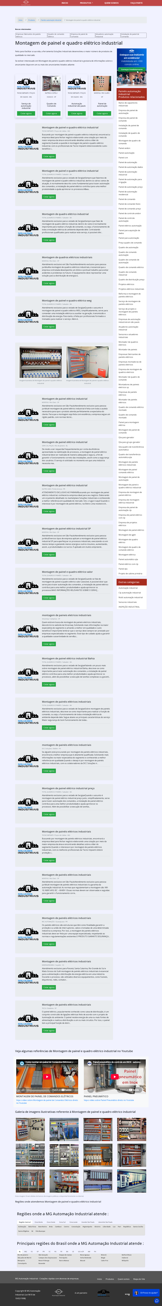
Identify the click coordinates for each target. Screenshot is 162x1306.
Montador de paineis (128, 349)
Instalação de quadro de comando (129, 134)
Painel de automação (128, 162)
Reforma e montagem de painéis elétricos (130, 295)
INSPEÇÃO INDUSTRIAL (129, 607)
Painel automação (126, 153)
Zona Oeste (51, 1222)
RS (55, 1251)
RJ (19, 1251)
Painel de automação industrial (128, 173)
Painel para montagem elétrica (129, 423)
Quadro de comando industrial (128, 273)
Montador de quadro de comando (129, 378)
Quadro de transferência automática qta (129, 456)
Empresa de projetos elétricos (128, 524)
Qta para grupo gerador (129, 442)
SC (50, 1251)
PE (61, 1251)
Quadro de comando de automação (129, 261)
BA (67, 1251)
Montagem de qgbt (127, 534)
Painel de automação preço (131, 187)
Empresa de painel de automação (128, 111)
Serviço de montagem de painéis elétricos (129, 302)
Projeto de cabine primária (130, 573)
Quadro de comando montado (128, 416)
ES (32, 1251)
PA (95, 1251)
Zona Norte (39, 1222)
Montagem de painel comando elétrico (128, 471)
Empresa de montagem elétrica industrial (129, 501)
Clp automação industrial (130, 592)
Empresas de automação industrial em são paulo (129, 320)
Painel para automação (129, 238)
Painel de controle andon (130, 213)
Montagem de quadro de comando (130, 142)
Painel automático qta (128, 559)
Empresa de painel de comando (79, 35)
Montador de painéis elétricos (128, 401)
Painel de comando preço (130, 208)
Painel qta (123, 569)
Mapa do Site (139, 1279)
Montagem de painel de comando (129, 431)
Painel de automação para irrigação (130, 180)
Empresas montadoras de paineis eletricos (130, 363)
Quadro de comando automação (128, 253)
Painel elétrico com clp (128, 564)
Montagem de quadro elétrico (128, 541)
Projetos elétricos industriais (131, 289)
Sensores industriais (128, 602)
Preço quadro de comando (130, 242)
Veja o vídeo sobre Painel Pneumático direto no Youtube (109, 1100)
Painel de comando (127, 199)
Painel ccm (123, 157)
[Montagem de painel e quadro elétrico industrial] (26, 83)
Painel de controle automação (127, 219)
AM (89, 1251)
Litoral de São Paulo (105, 1222)
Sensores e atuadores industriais (128, 336)
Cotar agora (26, 113)
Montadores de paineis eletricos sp (129, 386)
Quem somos (111, 3)
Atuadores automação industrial (104, 35)
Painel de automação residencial (128, 193)
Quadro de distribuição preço (131, 279)
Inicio (65, 3)
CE (73, 1251)
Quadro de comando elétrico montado (131, 408)
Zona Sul (62, 1222)
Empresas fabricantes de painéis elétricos (28, 35)
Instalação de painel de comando (130, 35)
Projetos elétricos (126, 284)
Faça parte (137, 3)
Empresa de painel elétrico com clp (130, 516)
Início (99, 1279)
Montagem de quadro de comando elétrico (130, 548)
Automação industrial (128, 588)
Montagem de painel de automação (129, 478)
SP (38, 1251)
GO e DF (81, 1251)
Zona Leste (73, 1222)
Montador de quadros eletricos (128, 343)
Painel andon (124, 148)
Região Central (25, 1222)
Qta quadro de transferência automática (131, 448)
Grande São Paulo (87, 1222)
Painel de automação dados (131, 167)
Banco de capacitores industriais (128, 104)
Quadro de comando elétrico (56, 35)
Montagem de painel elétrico (131, 530)
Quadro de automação (128, 247)
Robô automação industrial (131, 597)
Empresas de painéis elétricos (128, 393)
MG (25, 1251)
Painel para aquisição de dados (129, 232)
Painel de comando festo (129, 204)
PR (44, 1251)
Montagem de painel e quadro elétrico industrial (130, 486)
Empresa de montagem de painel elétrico (130, 493)
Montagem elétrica (127, 554)
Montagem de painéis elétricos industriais (128, 463)
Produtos (85, 3)
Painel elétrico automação (130, 225)
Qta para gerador (126, 437)
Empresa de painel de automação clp (128, 509)
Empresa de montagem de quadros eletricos (130, 370)
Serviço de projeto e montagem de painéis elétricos (128, 312)
